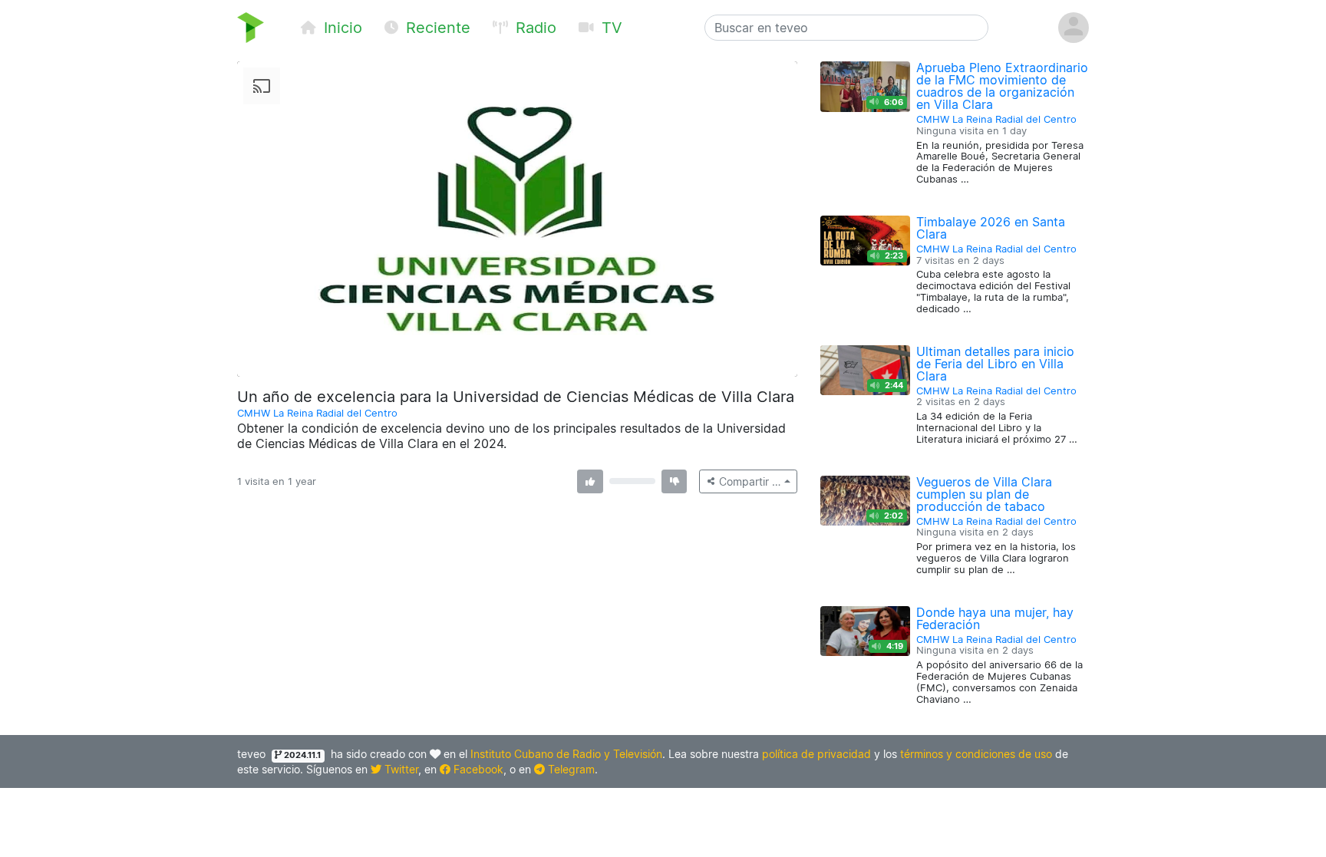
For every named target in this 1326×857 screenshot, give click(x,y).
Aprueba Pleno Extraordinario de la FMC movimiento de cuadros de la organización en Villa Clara (1002, 86)
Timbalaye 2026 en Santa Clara (990, 228)
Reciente (435, 27)
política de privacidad (816, 753)
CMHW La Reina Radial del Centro (317, 413)
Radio (533, 27)
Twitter (399, 769)
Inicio (340, 27)
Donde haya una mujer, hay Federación (995, 618)
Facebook (476, 769)
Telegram (570, 769)
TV (609, 27)
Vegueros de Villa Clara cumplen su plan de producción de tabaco (984, 494)
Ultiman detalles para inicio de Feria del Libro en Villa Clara (995, 364)
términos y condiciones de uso (976, 753)
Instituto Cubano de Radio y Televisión (566, 753)
